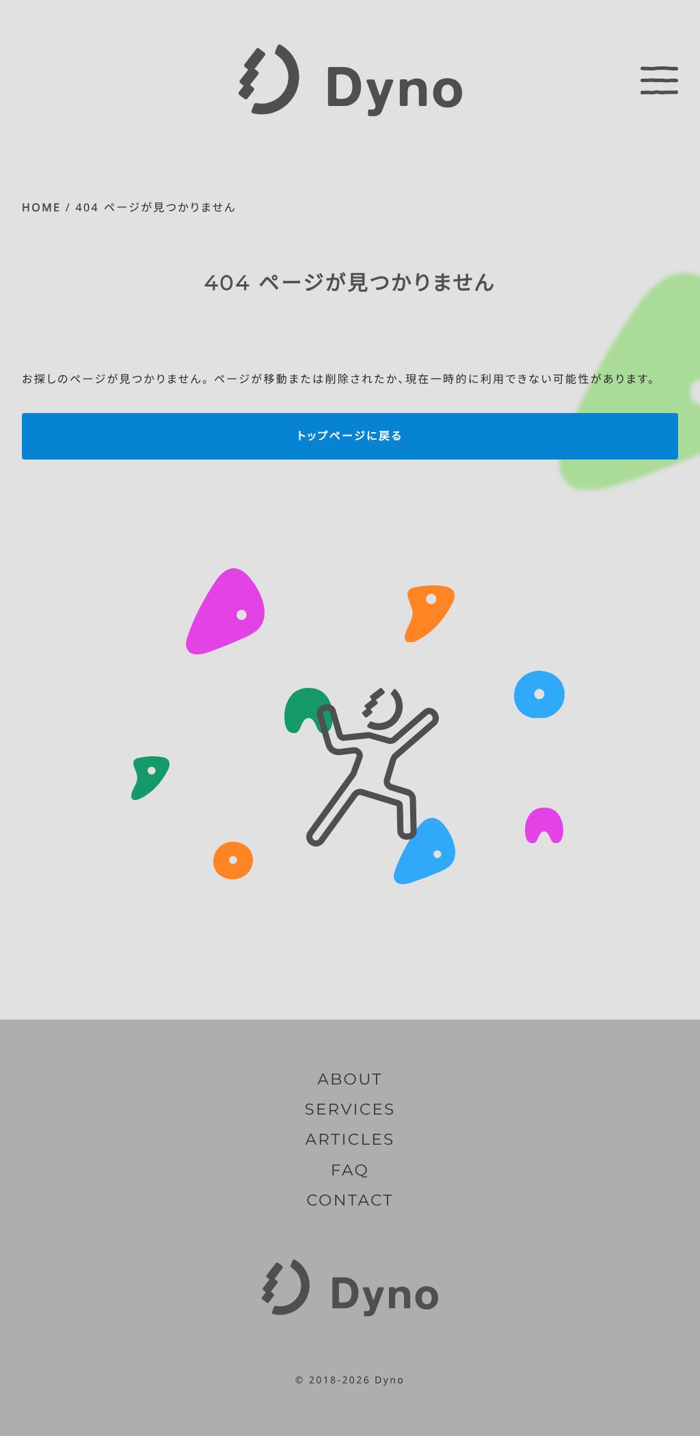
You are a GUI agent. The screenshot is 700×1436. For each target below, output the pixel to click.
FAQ (350, 1170)
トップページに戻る (350, 435)
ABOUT (350, 1079)
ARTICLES (350, 1139)
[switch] (659, 80)
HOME (41, 207)
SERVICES (349, 1109)
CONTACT (349, 1200)
